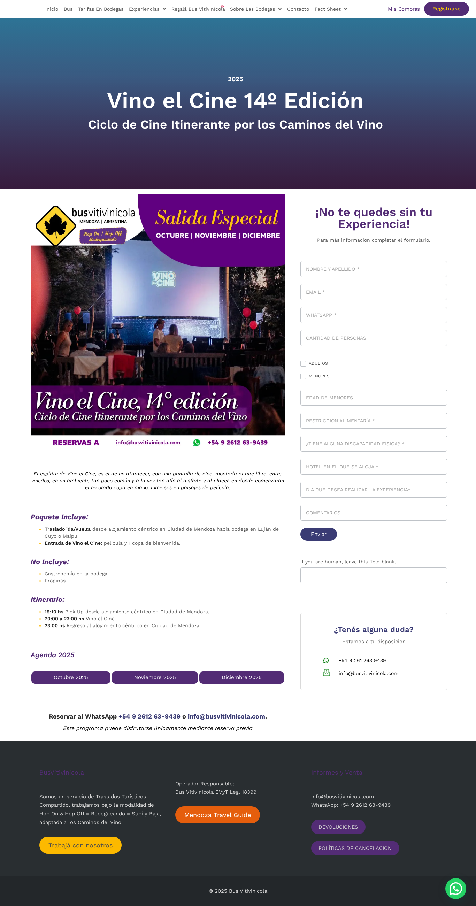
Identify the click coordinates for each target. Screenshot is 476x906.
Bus (68, 9)
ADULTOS (317, 363)
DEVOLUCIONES (338, 827)
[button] (455, 888)
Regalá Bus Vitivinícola (198, 9)
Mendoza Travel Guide (217, 815)
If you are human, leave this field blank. (348, 562)
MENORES (318, 376)
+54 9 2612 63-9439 (150, 716)
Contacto (298, 9)
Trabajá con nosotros (80, 845)
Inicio (51, 9)
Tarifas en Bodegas (100, 9)
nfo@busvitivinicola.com (343, 796)
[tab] (70, 677)
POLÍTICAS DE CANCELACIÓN (355, 848)
